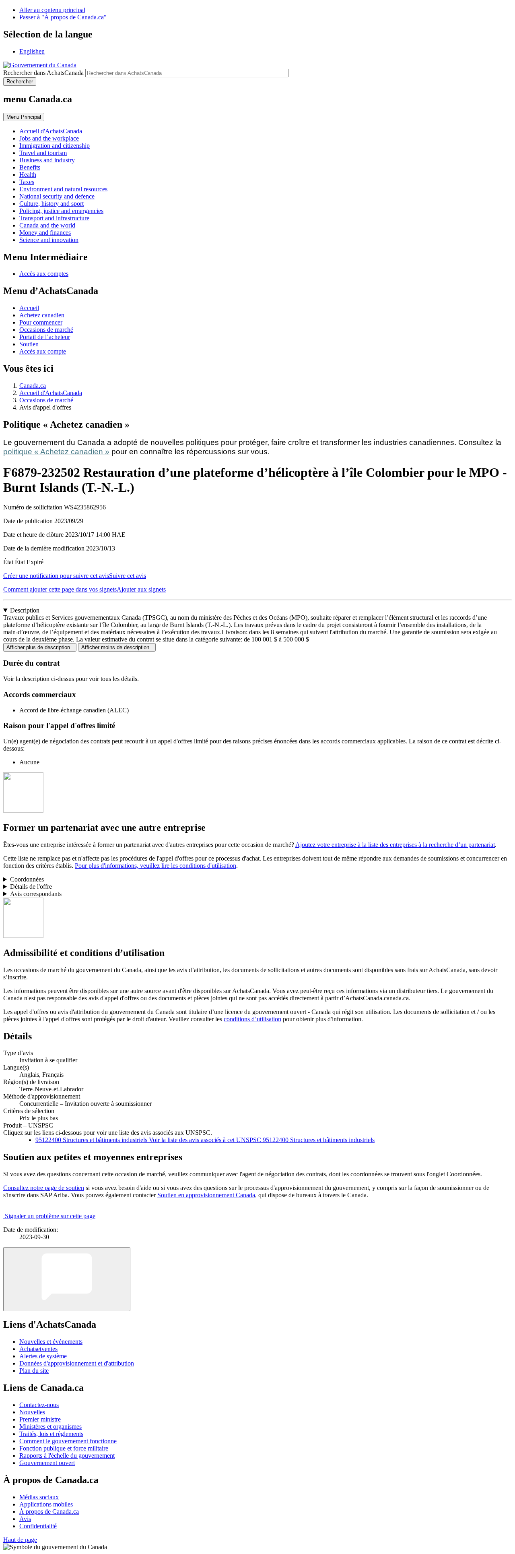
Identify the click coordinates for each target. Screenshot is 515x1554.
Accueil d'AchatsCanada (50, 392)
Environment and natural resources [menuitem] (63, 189)
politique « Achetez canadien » (56, 451)
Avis (25, 1518)
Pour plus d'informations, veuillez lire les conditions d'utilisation (155, 865)
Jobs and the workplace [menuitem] (49, 138)
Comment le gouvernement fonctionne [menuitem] (68, 1441)
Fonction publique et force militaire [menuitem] (63, 1448)
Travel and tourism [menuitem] (43, 152)
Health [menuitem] (27, 174)
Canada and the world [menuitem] (47, 225)
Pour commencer (40, 322)
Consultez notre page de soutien (43, 1187)
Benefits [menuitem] (29, 167)
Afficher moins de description (116, 647)
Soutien (29, 344)
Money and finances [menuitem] (45, 232)
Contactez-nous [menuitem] (39, 1404)
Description (24, 610)
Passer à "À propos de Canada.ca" (63, 17)
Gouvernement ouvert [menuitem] (47, 1462)
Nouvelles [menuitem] (32, 1412)
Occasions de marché (46, 329)
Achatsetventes (38, 1348)
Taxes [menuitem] (26, 181)
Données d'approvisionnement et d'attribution (76, 1363)
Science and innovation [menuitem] (48, 239)
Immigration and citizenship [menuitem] (54, 145)
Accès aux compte (42, 351)
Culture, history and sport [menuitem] (51, 203)
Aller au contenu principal (52, 9)
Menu (23, 117)
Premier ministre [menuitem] (40, 1419)
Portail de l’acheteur (44, 336)
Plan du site (34, 1370)
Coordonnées (27, 879)
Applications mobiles (46, 1504)
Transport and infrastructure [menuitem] (54, 218)
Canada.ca (32, 385)
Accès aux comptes (43, 273)
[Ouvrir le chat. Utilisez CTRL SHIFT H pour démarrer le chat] (66, 1279)
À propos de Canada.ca (49, 1511)
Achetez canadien (41, 315)
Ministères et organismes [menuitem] (50, 1426)
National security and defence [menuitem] (57, 196)
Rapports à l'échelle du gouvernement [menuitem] (67, 1455)
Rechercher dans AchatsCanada (43, 72)
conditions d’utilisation (252, 1019)
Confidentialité (38, 1526)
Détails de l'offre (31, 886)
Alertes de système (43, 1356)
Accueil (29, 307)
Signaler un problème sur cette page (50, 1216)
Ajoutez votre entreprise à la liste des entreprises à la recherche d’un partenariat (395, 844)
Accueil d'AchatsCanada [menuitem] (50, 131)
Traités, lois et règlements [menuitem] (51, 1433)
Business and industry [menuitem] (47, 160)
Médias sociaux (39, 1497)
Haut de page (20, 1539)
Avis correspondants (36, 893)
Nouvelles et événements (50, 1341)
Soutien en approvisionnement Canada (206, 1195)
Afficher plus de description (39, 647)
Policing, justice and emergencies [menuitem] (61, 210)
